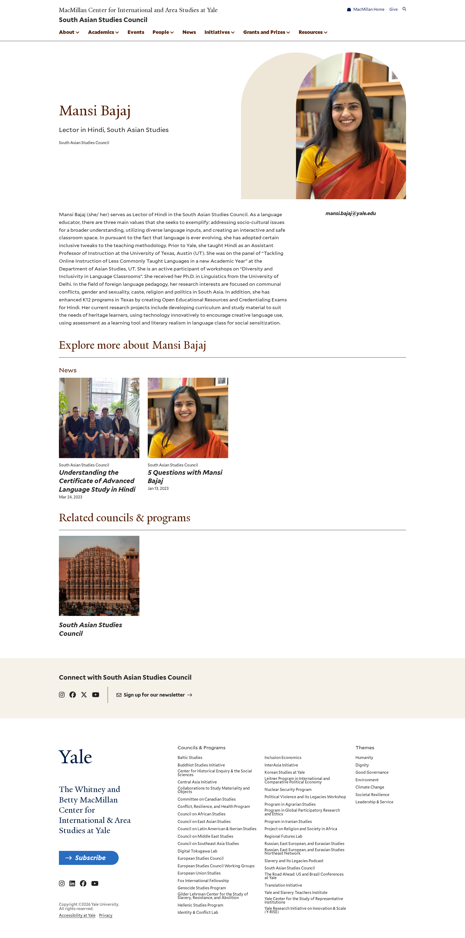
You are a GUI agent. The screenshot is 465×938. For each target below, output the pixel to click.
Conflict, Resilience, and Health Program (214, 807)
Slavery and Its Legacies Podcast (294, 861)
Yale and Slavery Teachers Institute (296, 893)
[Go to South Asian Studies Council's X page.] (84, 694)
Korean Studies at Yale (285, 773)
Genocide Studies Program (202, 888)
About (67, 32)
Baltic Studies (190, 758)
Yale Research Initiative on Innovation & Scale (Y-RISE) (305, 910)
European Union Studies (199, 873)
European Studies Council (201, 859)
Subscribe (90, 858)
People (161, 32)
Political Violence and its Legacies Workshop (305, 797)
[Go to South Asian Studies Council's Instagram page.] (62, 694)
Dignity (362, 765)
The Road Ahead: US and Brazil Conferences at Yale (304, 876)
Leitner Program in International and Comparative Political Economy (297, 780)
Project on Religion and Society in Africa (301, 829)
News (189, 32)
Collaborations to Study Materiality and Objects (214, 790)
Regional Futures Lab (283, 837)
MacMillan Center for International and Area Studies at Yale (138, 10)
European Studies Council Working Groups (216, 866)
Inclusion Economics (283, 758)
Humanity (364, 758)
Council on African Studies (202, 814)
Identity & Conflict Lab (198, 913)
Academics (101, 32)
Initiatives (217, 32)
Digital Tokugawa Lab (197, 851)
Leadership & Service (374, 802)
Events (136, 32)
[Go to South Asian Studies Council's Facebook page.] (72, 694)
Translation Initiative (283, 885)
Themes (364, 747)
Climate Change (369, 787)
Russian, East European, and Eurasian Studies (304, 844)
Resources (311, 32)
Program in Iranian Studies (288, 822)
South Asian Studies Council (290, 868)
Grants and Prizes (264, 32)
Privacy (105, 915)
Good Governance (372, 773)
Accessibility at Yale (77, 915)
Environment (367, 780)
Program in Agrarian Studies (290, 805)
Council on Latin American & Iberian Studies (217, 829)
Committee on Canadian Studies (207, 799)
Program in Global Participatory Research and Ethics (302, 812)
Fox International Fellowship (203, 881)
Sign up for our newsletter (154, 695)
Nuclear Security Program (288, 790)
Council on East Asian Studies (204, 822)
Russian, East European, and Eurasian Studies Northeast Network (304, 851)
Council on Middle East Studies (205, 837)
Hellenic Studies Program (200, 905)
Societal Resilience (372, 795)
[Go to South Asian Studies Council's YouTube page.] (95, 694)
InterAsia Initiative (281, 765)
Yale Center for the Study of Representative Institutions (304, 900)
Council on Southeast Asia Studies (208, 844)
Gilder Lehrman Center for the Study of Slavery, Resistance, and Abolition (213, 896)
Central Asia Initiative (197, 782)
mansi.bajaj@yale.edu (351, 213)
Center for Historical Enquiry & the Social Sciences (215, 773)
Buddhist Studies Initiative (201, 765)
